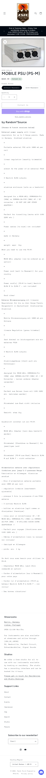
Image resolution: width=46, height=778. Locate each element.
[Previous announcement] (4, 31)
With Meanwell (33, 88)
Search (7, 717)
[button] (4, 13)
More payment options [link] (23, 116)
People (7, 727)
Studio (7, 722)
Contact (7, 697)
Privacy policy (27, 773)
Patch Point (21, 771)
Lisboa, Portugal (12, 625)
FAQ (5, 712)
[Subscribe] (35, 741)
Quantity (5, 92)
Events (7, 702)
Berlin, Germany (12, 622)
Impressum (8, 707)
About (6, 692)
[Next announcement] (42, 31)
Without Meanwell (13, 88)
